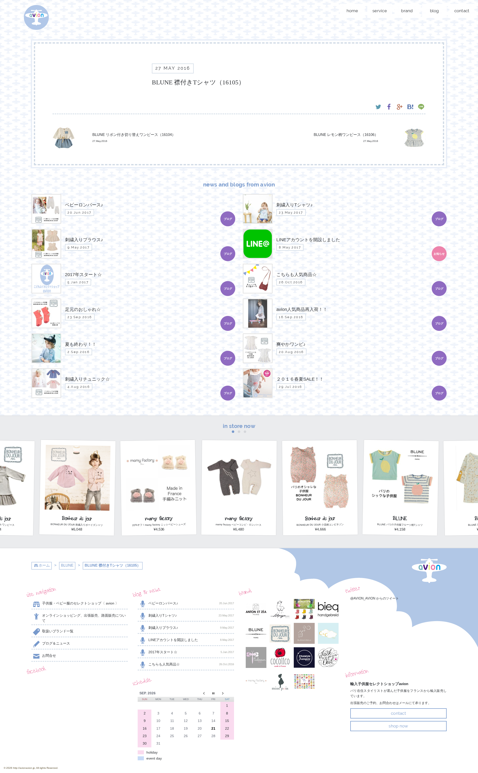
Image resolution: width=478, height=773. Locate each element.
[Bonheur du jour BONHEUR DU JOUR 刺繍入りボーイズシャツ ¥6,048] (77, 534)
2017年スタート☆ (191, 652)
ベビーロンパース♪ (191, 603)
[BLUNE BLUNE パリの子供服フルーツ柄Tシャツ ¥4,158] (400, 534)
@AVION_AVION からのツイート (374, 598)
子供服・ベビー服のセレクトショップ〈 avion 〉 (80, 603)
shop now (398, 725)
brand (407, 10)
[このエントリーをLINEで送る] (421, 107)
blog (434, 10)
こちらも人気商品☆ (191, 664)
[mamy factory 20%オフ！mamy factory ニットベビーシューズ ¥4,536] (158, 534)
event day (154, 758)
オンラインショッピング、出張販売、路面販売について (84, 618)
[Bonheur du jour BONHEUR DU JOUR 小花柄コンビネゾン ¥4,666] (320, 534)
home (352, 10)
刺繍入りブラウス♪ (191, 628)
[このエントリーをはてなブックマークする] (410, 107)
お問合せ (49, 655)
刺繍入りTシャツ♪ (191, 615)
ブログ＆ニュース (56, 643)
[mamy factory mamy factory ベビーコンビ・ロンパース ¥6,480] (239, 534)
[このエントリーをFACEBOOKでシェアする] (389, 107)
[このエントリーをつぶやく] (378, 107)
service (379, 10)
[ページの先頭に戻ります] (429, 570)
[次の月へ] (227, 693)
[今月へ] (213, 693)
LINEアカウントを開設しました (191, 640)
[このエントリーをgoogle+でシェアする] (399, 107)
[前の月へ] (199, 693)
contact (462, 10)
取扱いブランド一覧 (57, 631)
